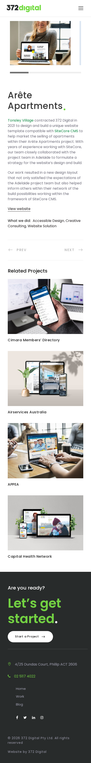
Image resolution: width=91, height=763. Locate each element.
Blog (19, 704)
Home (21, 688)
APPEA (45, 453)
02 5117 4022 (24, 676)
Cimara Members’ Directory (45, 309)
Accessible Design (48, 220)
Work (20, 696)
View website (19, 208)
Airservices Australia (45, 381)
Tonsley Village (21, 120)
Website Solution (42, 226)
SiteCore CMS (66, 131)
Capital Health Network (45, 525)
